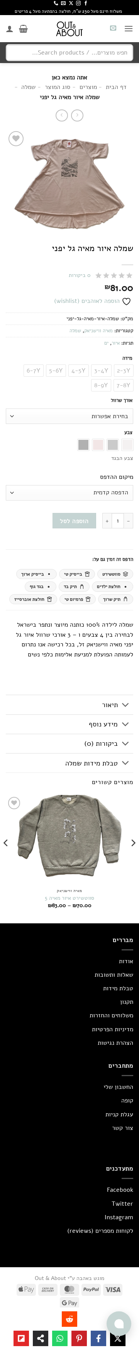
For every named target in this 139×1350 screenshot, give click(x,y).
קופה (127, 1100)
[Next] (6, 858)
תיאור (110, 704)
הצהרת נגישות (115, 1043)
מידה (127, 358)
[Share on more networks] (40, 1338)
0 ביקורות (80, 275)
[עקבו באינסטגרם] (78, 3)
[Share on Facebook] (98, 1338)
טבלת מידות (118, 988)
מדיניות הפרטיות (112, 1029)
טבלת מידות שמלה (91, 763)
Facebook (120, 1190)
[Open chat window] (119, 1323)
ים (106, 343)
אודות (126, 961)
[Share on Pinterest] (79, 1338)
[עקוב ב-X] (71, 3)
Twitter (122, 1204)
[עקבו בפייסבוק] (85, 3)
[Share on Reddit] (69, 1319)
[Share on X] (117, 1338)
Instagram (119, 1217)
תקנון (126, 1002)
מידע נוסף (103, 724)
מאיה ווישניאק (98, 330)
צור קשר (122, 1128)
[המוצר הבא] (77, 115)
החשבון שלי (118, 1087)
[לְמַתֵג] (125, 705)
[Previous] (132, 858)
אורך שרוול (121, 400)
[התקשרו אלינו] (56, 3)
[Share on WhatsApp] (60, 1338)
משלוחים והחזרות (111, 1015)
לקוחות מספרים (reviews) (100, 1231)
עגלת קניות (119, 1114)
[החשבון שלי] (10, 28)
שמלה (75, 330)
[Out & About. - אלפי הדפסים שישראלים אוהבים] (69, 28)
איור (116, 343)
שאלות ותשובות (114, 975)
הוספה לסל (74, 521)
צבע (128, 433)
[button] (128, 28)
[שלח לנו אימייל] (63, 3)
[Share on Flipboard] (21, 1338)
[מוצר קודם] (62, 115)
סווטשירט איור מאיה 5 (69, 898)
